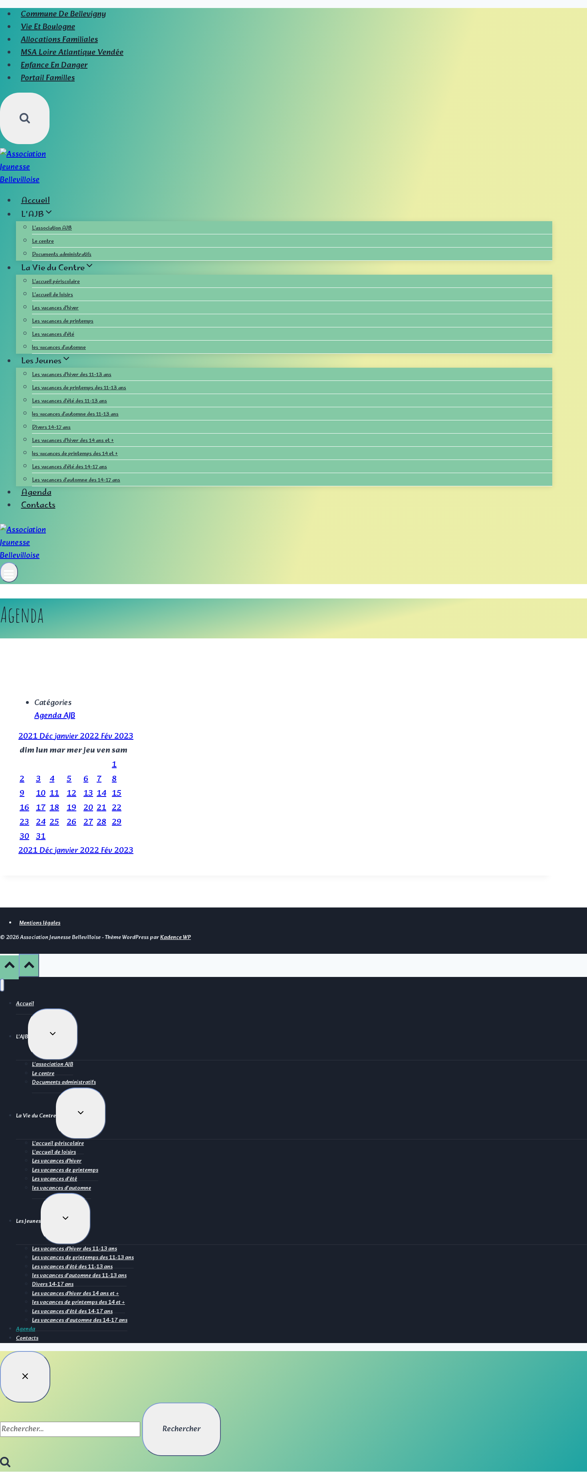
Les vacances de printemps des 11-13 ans (79, 388)
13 (88, 793)
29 (116, 822)
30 (24, 837)
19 (71, 808)
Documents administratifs (61, 255)
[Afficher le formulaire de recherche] (25, 118)
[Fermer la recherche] (25, 1377)
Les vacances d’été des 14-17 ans (69, 467)
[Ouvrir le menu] (9, 572)
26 (71, 822)
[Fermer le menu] (2, 985)
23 (24, 822)
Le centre (43, 242)
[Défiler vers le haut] (9, 967)
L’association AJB (52, 228)
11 (54, 793)
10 (41, 793)
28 (101, 822)
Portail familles (48, 78)
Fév (107, 736)
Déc (47, 736)
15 (116, 793)
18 (54, 808)
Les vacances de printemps (62, 321)
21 (101, 808)
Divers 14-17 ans (51, 428)
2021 (29, 736)
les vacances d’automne (59, 348)
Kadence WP (175, 937)
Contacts (38, 506)
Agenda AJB (54, 716)
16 (24, 808)
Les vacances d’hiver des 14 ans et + (73, 441)
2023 (123, 736)
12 (71, 793)
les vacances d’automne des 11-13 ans (75, 414)
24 (41, 822)
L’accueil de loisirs (52, 295)
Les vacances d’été (53, 335)
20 (88, 808)
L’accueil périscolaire (56, 282)
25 (54, 822)
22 (116, 808)
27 (88, 822)
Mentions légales (39, 923)
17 (41, 808)
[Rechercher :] (71, 1429)
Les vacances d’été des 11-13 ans (69, 401)
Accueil (35, 201)
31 (41, 837)
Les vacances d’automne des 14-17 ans (76, 480)
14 (101, 793)
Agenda (36, 493)
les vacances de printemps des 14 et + (75, 454)
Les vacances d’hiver (55, 308)
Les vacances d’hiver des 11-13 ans (71, 375)
